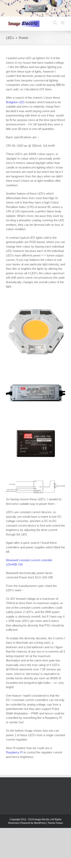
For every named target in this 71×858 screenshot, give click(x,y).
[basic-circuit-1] (35, 482)
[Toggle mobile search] (55, 23)
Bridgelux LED (15, 102)
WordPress (40, 823)
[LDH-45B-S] (35, 425)
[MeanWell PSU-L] (35, 382)
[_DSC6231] (35, 311)
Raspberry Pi (14, 752)
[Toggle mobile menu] (63, 23)
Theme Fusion (55, 823)
